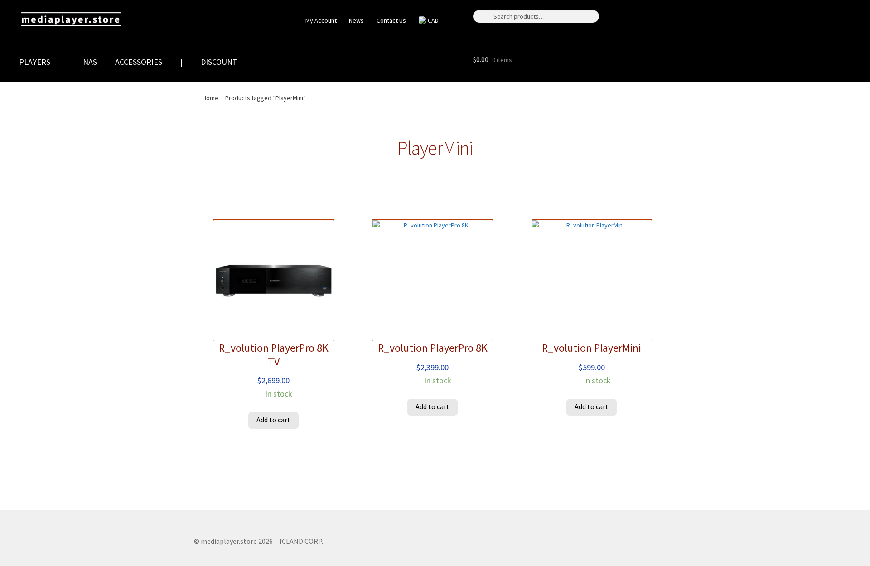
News (356, 20)
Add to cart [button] (273, 419)
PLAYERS (34, 62)
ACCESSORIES (138, 62)
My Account (320, 20)
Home (210, 98)
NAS (90, 62)
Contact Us (391, 20)
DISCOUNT (219, 62)
